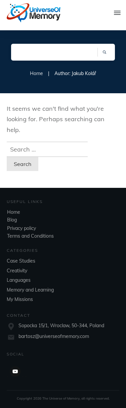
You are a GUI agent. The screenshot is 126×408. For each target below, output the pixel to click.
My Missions (20, 299)
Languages (19, 280)
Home (13, 212)
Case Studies (21, 261)
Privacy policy (21, 228)
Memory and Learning (30, 290)
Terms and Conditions (30, 236)
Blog (12, 220)
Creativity (17, 271)
